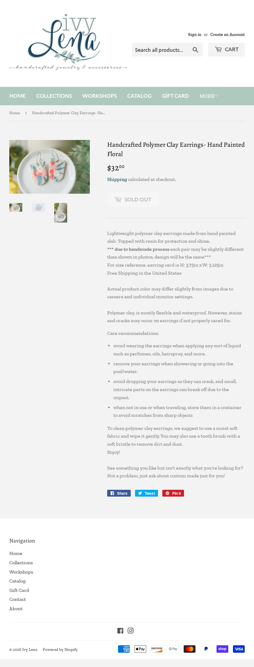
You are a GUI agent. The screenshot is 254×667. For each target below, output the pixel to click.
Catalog (139, 95)
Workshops (99, 95)
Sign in (194, 34)
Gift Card (175, 95)
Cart (231, 49)
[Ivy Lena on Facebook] (120, 631)
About (16, 608)
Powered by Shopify (60, 649)
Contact (17, 599)
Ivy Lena (29, 649)
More (206, 96)
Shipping (117, 179)
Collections (54, 95)
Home (17, 95)
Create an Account (227, 34)
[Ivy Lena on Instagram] (131, 631)
